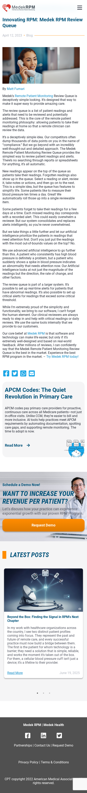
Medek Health (54, 725)
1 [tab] (37, 693)
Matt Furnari (15, 89)
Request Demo (43, 525)
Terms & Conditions (55, 762)
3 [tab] (50, 693)
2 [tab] (43, 693)
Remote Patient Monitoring (34, 96)
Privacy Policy (28, 762)
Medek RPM (36, 333)
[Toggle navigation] (80, 8)
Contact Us (42, 745)
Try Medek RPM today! (62, 357)
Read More (14, 445)
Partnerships (23, 745)
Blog (29, 35)
